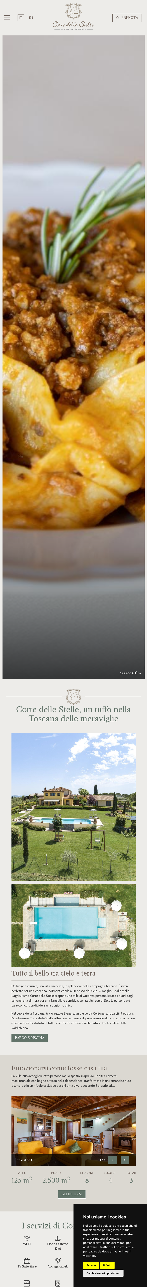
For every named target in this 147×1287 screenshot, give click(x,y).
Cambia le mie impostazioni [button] (103, 1273)
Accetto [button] (91, 1265)
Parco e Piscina (29, 1038)
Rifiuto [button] (107, 1265)
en (31, 18)
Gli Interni (71, 1194)
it (20, 18)
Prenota (129, 18)
